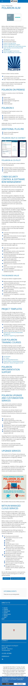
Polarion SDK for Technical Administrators (14, 361)
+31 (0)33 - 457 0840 (6, 653)
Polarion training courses (10, 43)
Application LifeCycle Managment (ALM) (13, 363)
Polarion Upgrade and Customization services (15, 46)
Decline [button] (7, 683)
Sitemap (6, 615)
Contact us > (6, 578)
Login (5, 617)
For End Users (7, 356)
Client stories (7, 611)
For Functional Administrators (11, 359)
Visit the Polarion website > (18, 578)
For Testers (6, 358)
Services (6, 608)
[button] (14, 630)
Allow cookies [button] (20, 683)
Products (6, 609)
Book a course (7, 614)
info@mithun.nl (5, 656)
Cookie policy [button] (20, 679)
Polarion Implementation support (12, 44)
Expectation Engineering (10, 335)
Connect (6, 612)
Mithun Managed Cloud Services (11, 51)
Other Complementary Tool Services (12, 52)
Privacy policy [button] (5, 680)
